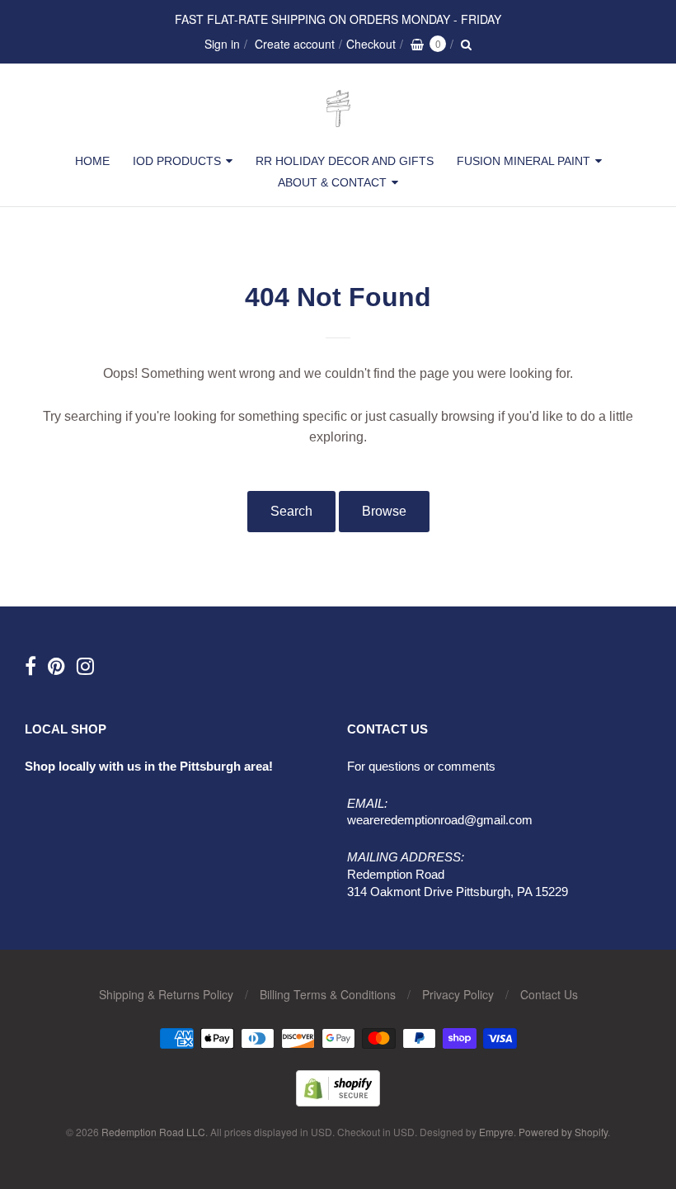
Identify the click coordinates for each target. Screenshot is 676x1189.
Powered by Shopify (563, 1132)
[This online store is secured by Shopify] (338, 1101)
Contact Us (549, 994)
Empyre (496, 1132)
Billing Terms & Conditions (328, 994)
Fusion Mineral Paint (523, 160)
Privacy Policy (458, 994)
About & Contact (332, 182)
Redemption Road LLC (153, 1132)
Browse (384, 511)
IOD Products (177, 160)
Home (92, 160)
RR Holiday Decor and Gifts (345, 160)
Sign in (222, 43)
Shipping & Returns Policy (166, 994)
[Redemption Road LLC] (338, 127)
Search (291, 511)
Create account (295, 43)
